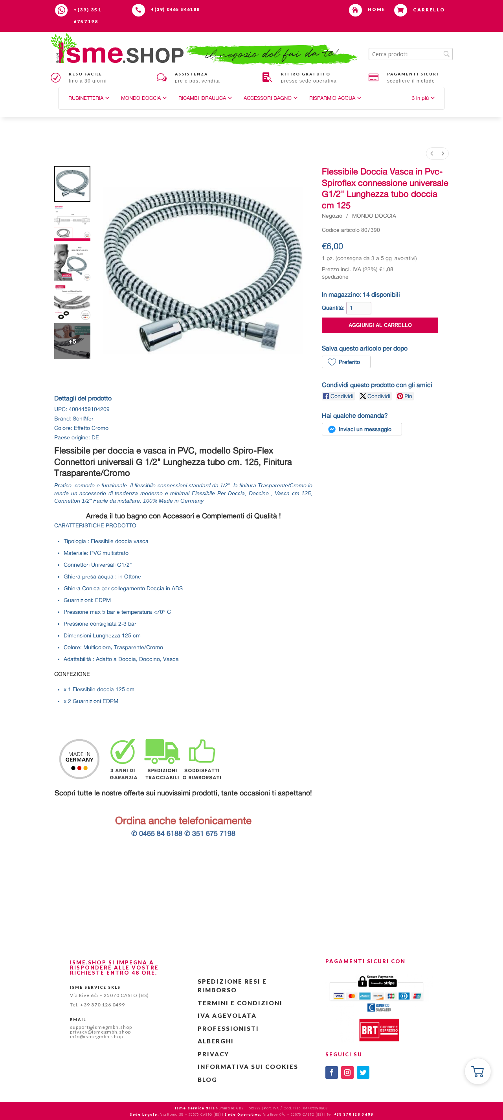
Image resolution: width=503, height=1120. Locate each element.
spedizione (335, 277)
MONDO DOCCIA (374, 216)
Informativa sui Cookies (248, 1066)
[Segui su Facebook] (331, 1072)
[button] (423, 98)
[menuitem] (431, 153)
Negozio (332, 216)
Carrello (429, 10)
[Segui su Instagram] (347, 1072)
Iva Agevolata (227, 1015)
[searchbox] (411, 54)
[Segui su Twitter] (363, 1072)
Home (376, 9)
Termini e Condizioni (240, 1002)
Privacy (213, 1054)
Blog (207, 1079)
